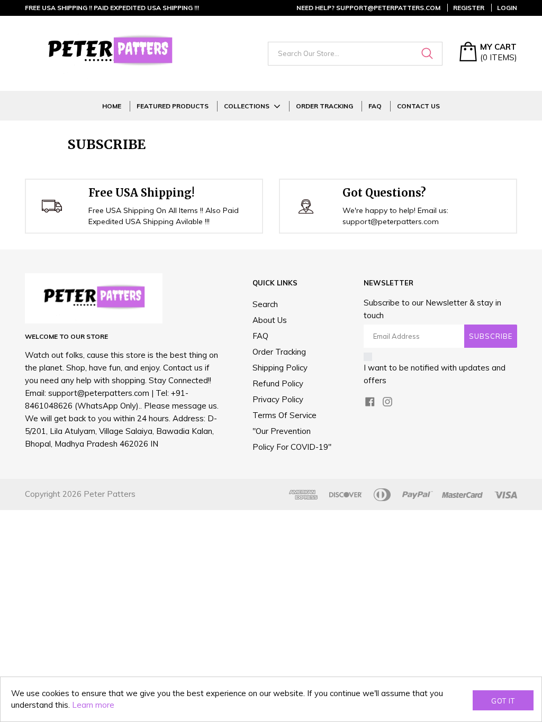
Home (111, 106)
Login (507, 8)
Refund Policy (277, 383)
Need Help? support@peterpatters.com (368, 8)
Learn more (93, 705)
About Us (269, 320)
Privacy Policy (277, 399)
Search (265, 304)
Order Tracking (324, 106)
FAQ (375, 106)
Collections (246, 106)
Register (468, 8)
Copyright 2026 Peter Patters (80, 494)
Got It (503, 701)
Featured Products (173, 106)
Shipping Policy (280, 368)
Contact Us (418, 106)
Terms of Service (284, 415)
